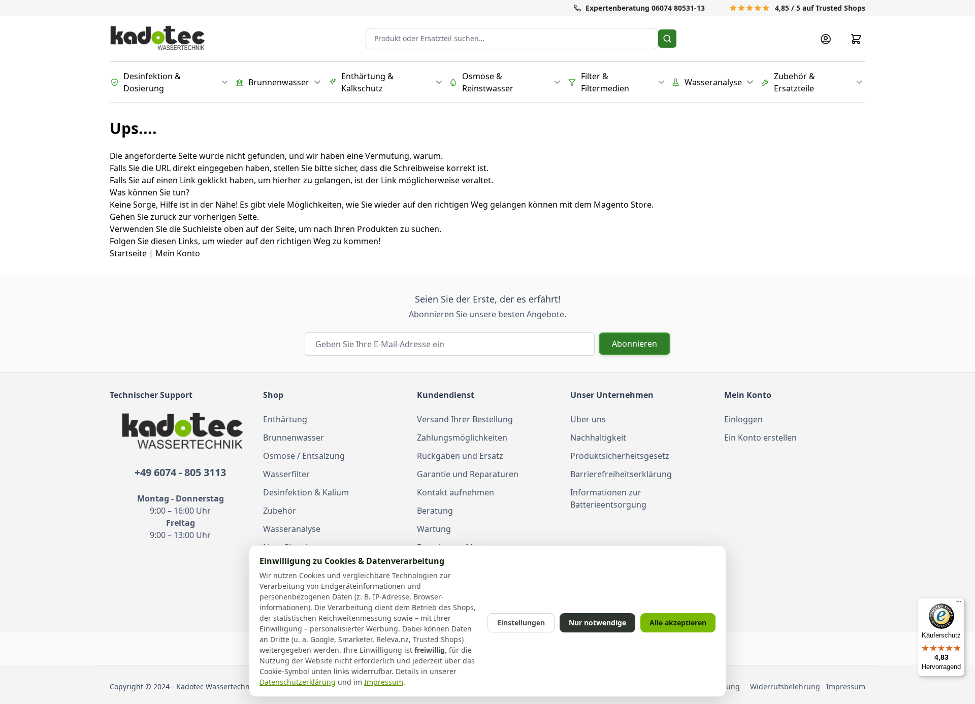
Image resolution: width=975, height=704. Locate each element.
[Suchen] (667, 38)
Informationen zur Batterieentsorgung (608, 498)
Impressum (845, 686)
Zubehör (279, 510)
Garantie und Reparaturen (467, 474)
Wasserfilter (286, 474)
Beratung (435, 510)
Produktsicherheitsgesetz (619, 455)
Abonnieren (634, 343)
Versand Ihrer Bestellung (465, 419)
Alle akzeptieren (677, 622)
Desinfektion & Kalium (306, 492)
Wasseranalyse (291, 528)
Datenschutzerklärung (297, 682)
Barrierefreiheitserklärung (621, 474)
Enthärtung (285, 419)
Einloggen (743, 419)
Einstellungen (521, 622)
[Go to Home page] (158, 38)
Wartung (434, 528)
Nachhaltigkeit (598, 437)
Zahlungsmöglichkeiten (462, 437)
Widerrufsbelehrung (787, 686)
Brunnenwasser (293, 437)
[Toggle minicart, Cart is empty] (856, 39)
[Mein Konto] (826, 39)
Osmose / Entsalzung (304, 455)
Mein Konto (177, 253)
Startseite (128, 253)
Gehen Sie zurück (143, 216)
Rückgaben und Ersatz (460, 455)
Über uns (588, 419)
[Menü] (959, 604)
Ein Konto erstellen (760, 437)
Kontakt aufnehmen (455, 492)
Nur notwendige (597, 622)
